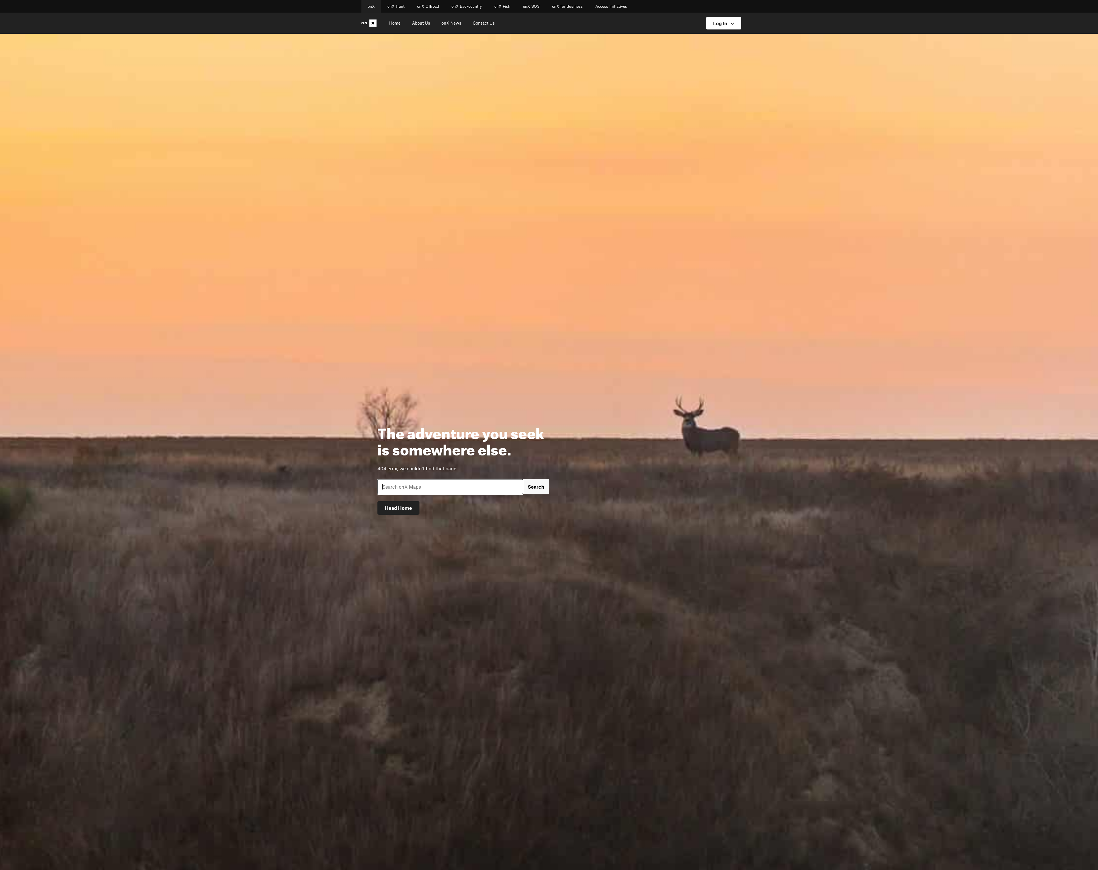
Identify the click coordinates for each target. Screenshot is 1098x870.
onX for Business (567, 6)
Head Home (398, 508)
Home (395, 22)
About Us (421, 22)
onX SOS (531, 6)
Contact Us (484, 22)
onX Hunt (396, 6)
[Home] (370, 23)
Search (536, 487)
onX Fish (502, 6)
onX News (451, 22)
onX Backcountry (466, 6)
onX (371, 6)
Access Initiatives (611, 6)
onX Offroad (428, 6)
